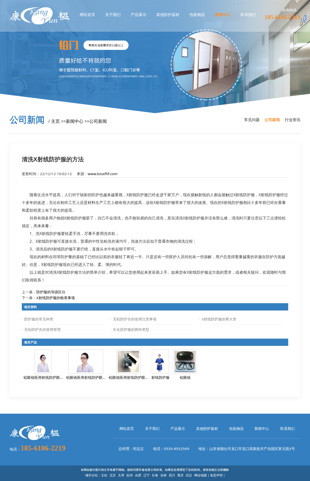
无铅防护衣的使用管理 (42, 329)
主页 (55, 121)
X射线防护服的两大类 (219, 319)
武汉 (189, 475)
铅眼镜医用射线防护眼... (43, 377)
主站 (104, 475)
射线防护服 (160, 377)
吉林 (163, 475)
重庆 (180, 475)
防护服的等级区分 (50, 291)
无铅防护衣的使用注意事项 (134, 319)
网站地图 (200, 475)
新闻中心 (74, 121)
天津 (121, 475)
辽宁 (146, 475)
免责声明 (216, 475)
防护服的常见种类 (38, 319)
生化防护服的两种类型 (131, 329)
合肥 (138, 475)
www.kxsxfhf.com (102, 173)
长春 (155, 475)
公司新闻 (98, 121)
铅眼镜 (185, 377)
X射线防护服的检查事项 (55, 297)
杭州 (129, 475)
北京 (112, 475)
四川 (172, 475)
